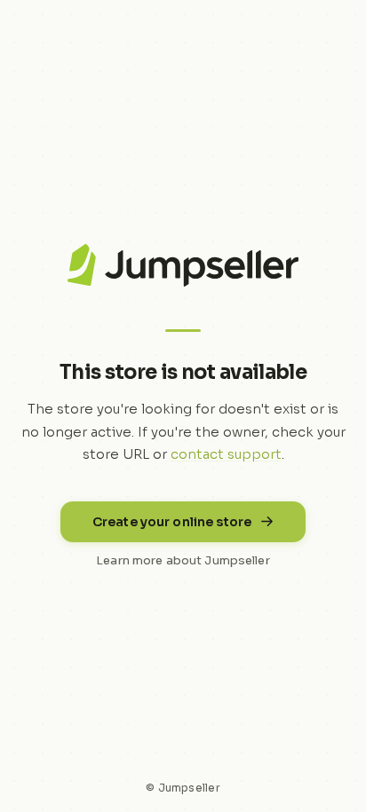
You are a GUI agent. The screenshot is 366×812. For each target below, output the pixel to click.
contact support (226, 453)
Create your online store (171, 522)
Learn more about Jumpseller (183, 560)
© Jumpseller (183, 787)
